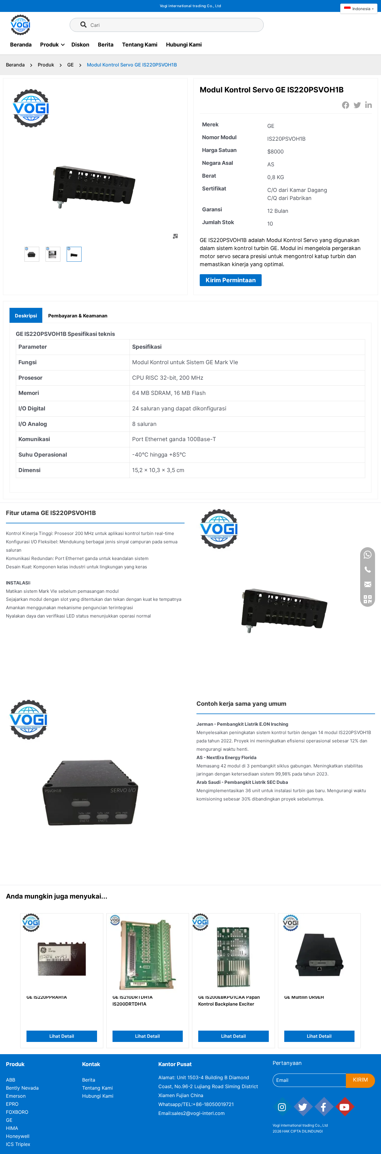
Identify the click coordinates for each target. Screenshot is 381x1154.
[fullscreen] (175, 236)
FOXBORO (17, 1112)
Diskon (80, 44)
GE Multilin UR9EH (304, 997)
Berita (105, 44)
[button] (231, 280)
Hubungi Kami (184, 44)
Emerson (16, 1096)
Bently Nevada (22, 1088)
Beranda (21, 44)
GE (70, 65)
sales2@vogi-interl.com (198, 1113)
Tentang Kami (139, 44)
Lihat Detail (61, 1036)
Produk (49, 44)
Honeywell (17, 1136)
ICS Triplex (18, 1144)
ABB (10, 1080)
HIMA (12, 1128)
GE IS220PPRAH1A (46, 997)
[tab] (26, 315)
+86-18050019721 (213, 1104)
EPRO (12, 1104)
